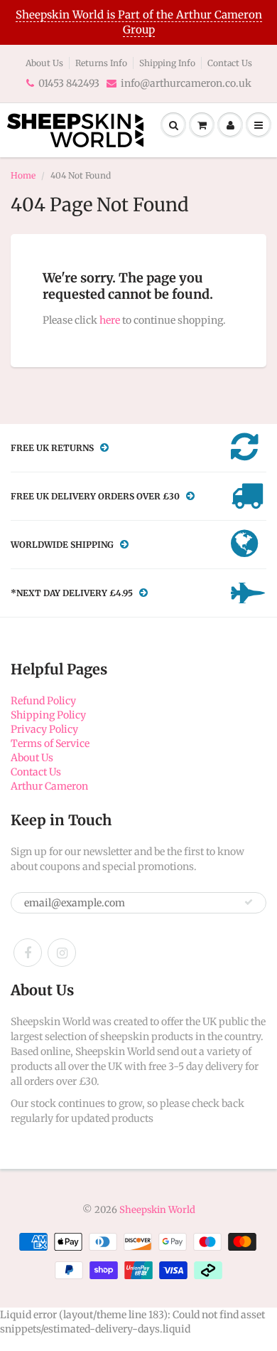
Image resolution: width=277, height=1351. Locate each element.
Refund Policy (43, 700)
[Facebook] (27, 952)
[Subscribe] (249, 902)
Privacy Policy (44, 729)
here (109, 320)
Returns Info (101, 63)
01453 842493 (68, 83)
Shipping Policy (48, 715)
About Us (44, 63)
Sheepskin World (157, 1210)
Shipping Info (167, 63)
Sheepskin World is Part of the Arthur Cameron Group (139, 22)
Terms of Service (50, 743)
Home (23, 175)
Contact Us (229, 63)
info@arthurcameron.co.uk (186, 83)
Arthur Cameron (49, 786)
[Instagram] (62, 952)
